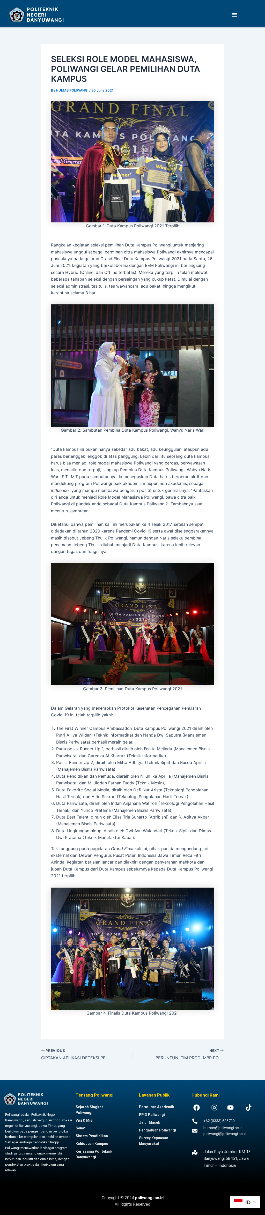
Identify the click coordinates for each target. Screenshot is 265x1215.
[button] (234, 14)
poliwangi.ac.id (149, 1197)
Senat (81, 1128)
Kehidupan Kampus (92, 1144)
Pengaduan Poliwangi (157, 1130)
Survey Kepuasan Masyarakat (153, 1141)
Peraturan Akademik (156, 1107)
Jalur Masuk (149, 1122)
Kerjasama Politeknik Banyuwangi (94, 1154)
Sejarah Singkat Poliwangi (89, 1110)
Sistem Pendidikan (92, 1136)
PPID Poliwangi (152, 1115)
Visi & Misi (84, 1120)
